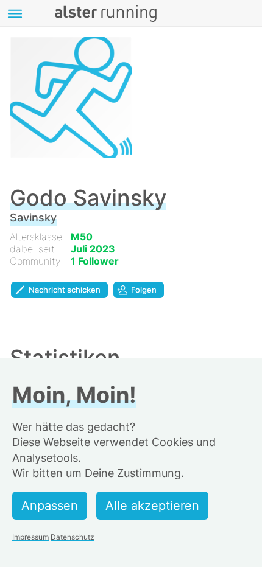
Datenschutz (72, 536)
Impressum (30, 536)
